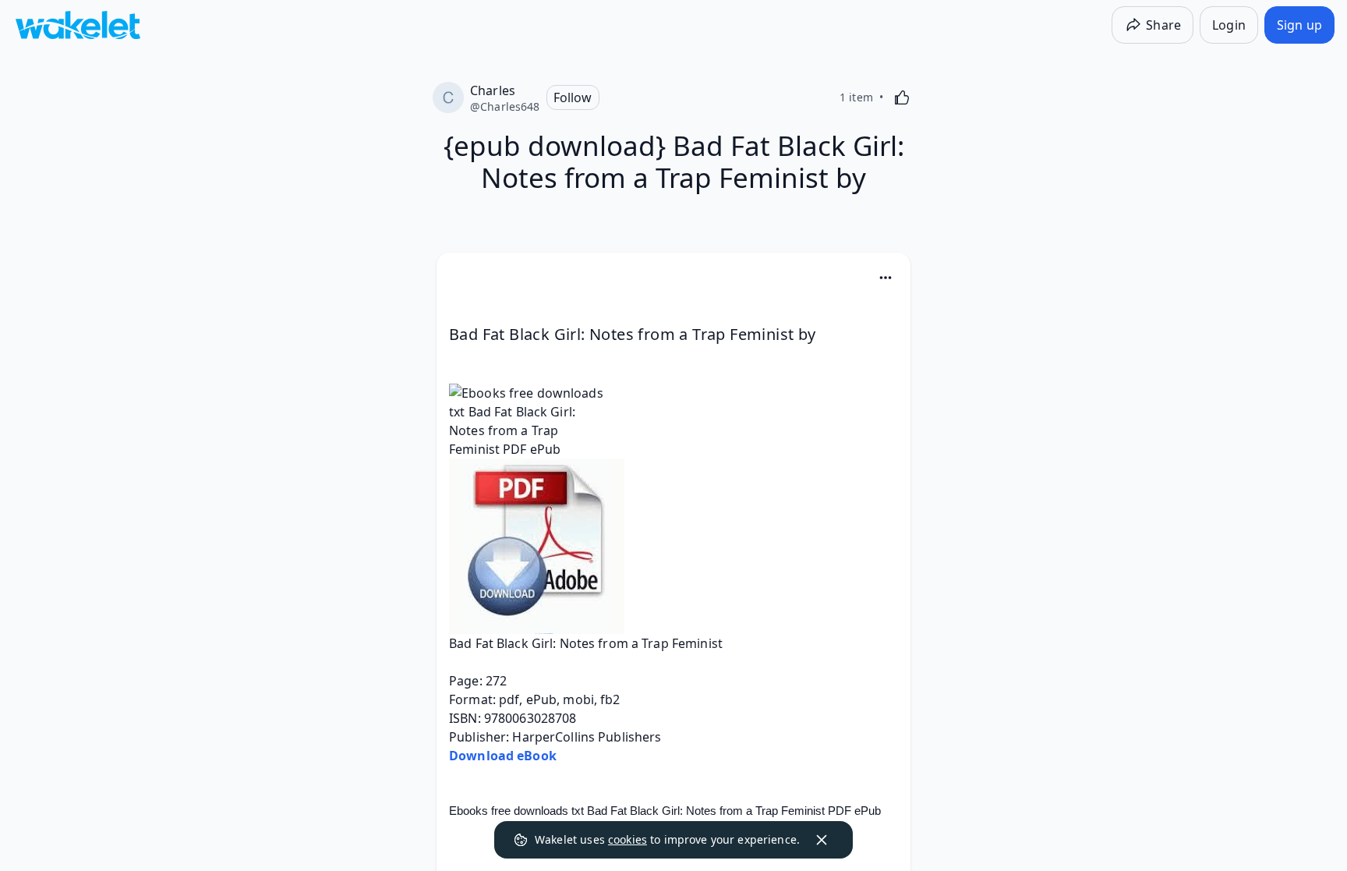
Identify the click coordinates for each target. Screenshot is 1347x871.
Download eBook (503, 755)
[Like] (901, 97)
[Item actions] (885, 277)
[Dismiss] (821, 839)
